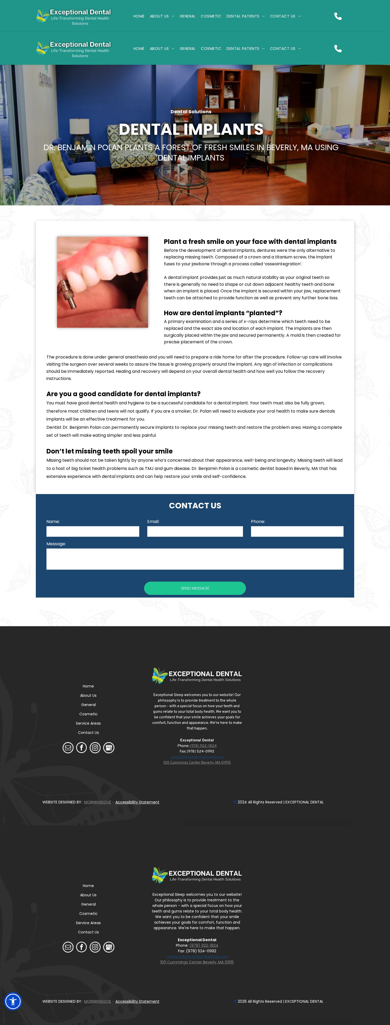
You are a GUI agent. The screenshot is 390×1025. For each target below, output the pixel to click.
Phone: (258, 521)
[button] (13, 1001)
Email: (153, 521)
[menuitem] (139, 16)
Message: (56, 544)
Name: (53, 521)
